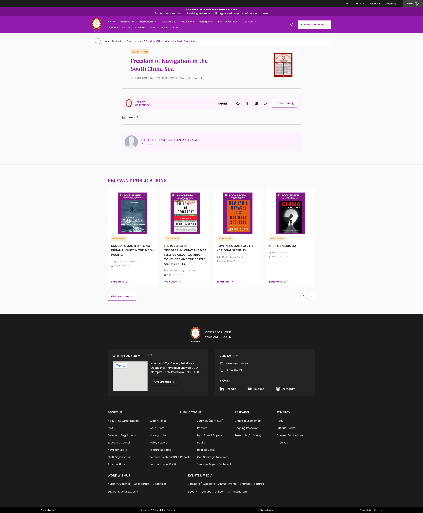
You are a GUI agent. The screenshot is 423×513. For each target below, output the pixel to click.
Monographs (206, 21)
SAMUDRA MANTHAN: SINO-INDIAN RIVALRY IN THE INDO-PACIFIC (132, 250)
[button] (211, 12)
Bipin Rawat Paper (228, 21)
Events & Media (117, 27)
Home (111, 21)
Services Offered (145, 27)
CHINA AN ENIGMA (282, 246)
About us (125, 21)
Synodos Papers (135, 41)
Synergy (248, 21)
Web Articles (169, 21)
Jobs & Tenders (353, 3)
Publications (146, 21)
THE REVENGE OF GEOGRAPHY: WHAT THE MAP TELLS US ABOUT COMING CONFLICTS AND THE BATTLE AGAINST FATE (185, 255)
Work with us (167, 27)
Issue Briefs (187, 21)
